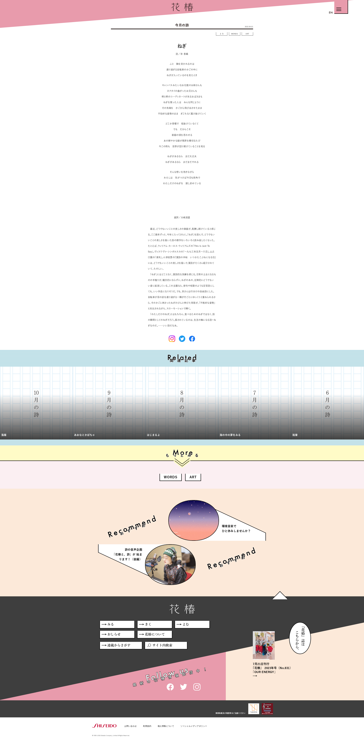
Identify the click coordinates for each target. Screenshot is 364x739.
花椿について (155, 634)
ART (247, 34)
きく (148, 624)
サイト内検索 (162, 645)
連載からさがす (119, 645)
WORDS (234, 34)
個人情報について (166, 726)
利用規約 (147, 726)
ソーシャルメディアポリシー (193, 726)
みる (110, 624)
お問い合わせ (130, 726)
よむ (222, 34)
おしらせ (114, 634)
